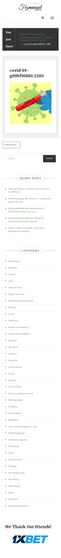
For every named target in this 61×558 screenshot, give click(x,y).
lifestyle (12, 360)
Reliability (13, 420)
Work (11, 493)
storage (12, 466)
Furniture (13, 321)
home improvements (19, 334)
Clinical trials (15, 288)
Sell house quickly (17, 440)
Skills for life (15, 460)
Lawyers (12, 354)
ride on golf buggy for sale (22, 427)
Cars (10, 281)
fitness (11, 307)
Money (12, 380)
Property (13, 407)
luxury (11, 374)
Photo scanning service (20, 394)
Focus (11, 314)
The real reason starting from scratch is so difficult (29, 190)
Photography (15, 400)
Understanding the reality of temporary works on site (29, 200)
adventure (13, 261)
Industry (12, 341)
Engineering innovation (20, 301)
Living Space (15, 367)
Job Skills (13, 347)
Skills (11, 453)
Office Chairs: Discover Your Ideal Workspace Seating (26, 229)
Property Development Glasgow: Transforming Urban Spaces (26, 219)
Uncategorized (16, 473)
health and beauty (18, 327)
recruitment (14, 413)
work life (13, 499)
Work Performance (18, 506)
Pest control (15, 387)
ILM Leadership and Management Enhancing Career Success (26, 210)
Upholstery (14, 486)
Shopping (13, 446)
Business (12, 268)
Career (11, 274)
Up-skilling (14, 479)
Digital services (16, 294)
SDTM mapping (16, 433)
